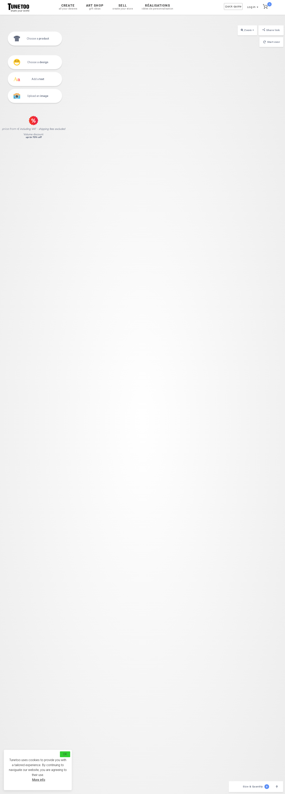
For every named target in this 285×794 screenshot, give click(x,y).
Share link (273, 30)
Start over (273, 42)
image (37, 95)
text (38, 79)
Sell (122, 7)
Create (68, 7)
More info (38, 780)
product (38, 38)
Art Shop (95, 7)
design (37, 62)
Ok (65, 754)
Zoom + (249, 30)
